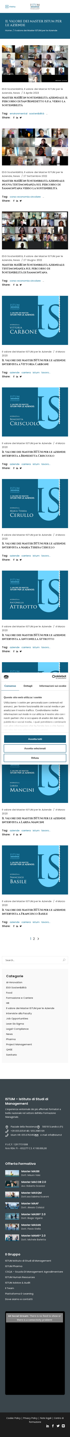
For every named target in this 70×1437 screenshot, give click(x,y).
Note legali (45, 1418)
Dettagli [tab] (28, 685)
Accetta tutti (35, 739)
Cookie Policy (13, 1418)
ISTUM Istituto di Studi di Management (28, 1260)
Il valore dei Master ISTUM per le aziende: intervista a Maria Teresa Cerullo (34, 545)
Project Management (19, 1044)
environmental (18, 113)
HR (7, 1003)
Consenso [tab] (10, 685)
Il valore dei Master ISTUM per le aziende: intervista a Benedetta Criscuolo (34, 454)
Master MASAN (31, 1225)
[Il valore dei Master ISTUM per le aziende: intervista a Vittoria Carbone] (35, 320)
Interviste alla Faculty (19, 1013)
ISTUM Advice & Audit (17, 1282)
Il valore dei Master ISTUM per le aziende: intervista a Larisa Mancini (34, 820)
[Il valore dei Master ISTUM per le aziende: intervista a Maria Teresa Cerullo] (35, 503)
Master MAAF (30, 1203)
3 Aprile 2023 (31, 93)
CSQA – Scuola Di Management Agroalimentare (34, 1271)
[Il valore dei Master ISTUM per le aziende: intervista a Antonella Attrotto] (35, 595)
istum (36, 372)
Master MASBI (30, 1171)
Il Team (9, 1288)
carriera (26, 372)
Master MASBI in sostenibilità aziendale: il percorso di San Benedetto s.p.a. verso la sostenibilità (35, 101)
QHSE (9, 1049)
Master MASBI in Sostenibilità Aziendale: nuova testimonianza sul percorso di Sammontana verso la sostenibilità (33, 184)
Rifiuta (35, 758)
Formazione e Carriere (19, 998)
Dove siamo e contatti (19, 1299)
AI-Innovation (14, 982)
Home (8, 30)
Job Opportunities (17, 1018)
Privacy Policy (30, 1418)
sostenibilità (36, 113)
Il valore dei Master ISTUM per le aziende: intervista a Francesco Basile (34, 912)
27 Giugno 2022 (32, 260)
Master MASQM (31, 1193)
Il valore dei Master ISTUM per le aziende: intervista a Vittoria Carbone (34, 362)
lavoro (45, 372)
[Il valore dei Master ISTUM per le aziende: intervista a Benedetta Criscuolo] (35, 412)
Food (9, 992)
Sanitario (11, 1054)
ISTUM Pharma (13, 1266)
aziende (15, 372)
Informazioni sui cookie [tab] (52, 685)
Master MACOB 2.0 (33, 1182)
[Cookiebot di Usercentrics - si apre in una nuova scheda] (52, 677)
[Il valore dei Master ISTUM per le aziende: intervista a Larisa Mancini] (35, 778)
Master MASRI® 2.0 (33, 1214)
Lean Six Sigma (15, 1023)
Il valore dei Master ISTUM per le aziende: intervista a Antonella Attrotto (34, 637)
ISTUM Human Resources (20, 1277)
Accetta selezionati (35, 748)
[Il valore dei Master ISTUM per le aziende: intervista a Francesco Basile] (35, 870)
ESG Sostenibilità (12, 89)
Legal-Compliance (17, 1029)
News (16, 93)
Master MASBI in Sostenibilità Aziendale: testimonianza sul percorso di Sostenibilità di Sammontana (33, 268)
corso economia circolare (25, 196)
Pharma (11, 1039)
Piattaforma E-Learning (19, 1293)
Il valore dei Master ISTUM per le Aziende (27, 351)
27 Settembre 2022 (35, 176)
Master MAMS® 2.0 (33, 1235)
